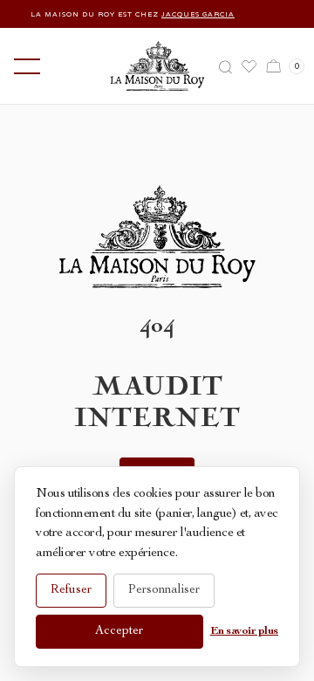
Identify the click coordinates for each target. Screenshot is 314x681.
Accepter (119, 631)
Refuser (71, 590)
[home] (157, 66)
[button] (23, 66)
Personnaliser (164, 590)
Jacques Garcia (193, 14)
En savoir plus (244, 631)
